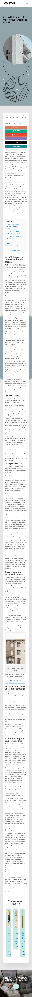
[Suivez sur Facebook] (16, 986)
